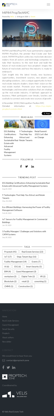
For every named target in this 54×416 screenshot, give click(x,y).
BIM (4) (7, 271)
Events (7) (36, 261)
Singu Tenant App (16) (26, 256)
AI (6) (6, 266)
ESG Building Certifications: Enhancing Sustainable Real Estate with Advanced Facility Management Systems (11, 143)
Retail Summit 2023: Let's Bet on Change (41, 134)
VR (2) (42, 276)
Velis (12, 17)
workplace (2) (10, 276)
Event (33, 17)
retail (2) (25, 281)
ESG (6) (17, 266)
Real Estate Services (10, 321)
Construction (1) (25, 286)
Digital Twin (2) (28, 276)
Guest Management (10, 325)
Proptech (5, 333)
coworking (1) (40, 281)
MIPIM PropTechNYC (16, 12)
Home (4, 316)
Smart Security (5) (34, 266)
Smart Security (8, 329)
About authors (8, 337)
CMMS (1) (8, 286)
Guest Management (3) (26, 271)
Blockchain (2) (10, 281)
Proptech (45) (10, 252)
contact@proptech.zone (17, 360)
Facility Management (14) (15, 261)
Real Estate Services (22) (32, 252)
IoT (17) (8, 256)
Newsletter (6, 341)
